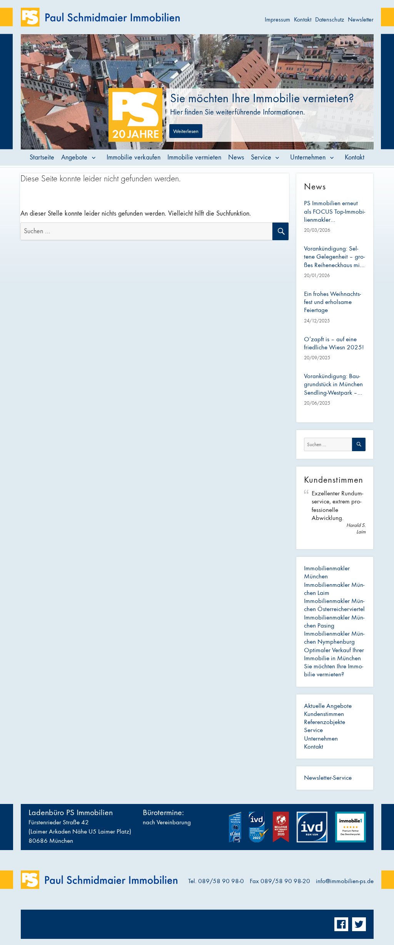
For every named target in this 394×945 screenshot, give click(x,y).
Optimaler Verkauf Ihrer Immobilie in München (334, 654)
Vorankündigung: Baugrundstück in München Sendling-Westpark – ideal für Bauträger (333, 384)
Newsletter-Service (328, 778)
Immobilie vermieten (194, 157)
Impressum (277, 19)
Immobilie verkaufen (133, 157)
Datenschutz (329, 19)
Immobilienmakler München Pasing (334, 621)
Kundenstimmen (324, 714)
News (236, 157)
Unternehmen (308, 157)
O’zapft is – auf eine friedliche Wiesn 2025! (334, 343)
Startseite (42, 157)
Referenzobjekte (324, 722)
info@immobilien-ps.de (345, 881)
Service (261, 157)
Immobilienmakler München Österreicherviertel (334, 605)
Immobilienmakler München (327, 572)
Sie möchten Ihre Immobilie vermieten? (333, 670)
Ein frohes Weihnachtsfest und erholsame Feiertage (332, 302)
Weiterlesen (186, 131)
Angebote (74, 157)
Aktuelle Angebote (328, 706)
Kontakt (302, 19)
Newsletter (361, 19)
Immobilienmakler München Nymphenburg (334, 638)
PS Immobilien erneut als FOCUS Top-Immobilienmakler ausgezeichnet (334, 211)
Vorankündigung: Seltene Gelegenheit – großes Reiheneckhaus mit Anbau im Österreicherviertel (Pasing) (334, 257)
